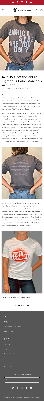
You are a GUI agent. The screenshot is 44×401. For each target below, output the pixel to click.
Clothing (7, 344)
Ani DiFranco (8, 367)
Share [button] (6, 94)
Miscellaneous (9, 354)
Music (6, 349)
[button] (2, 10)
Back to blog (23, 306)
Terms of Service (10, 331)
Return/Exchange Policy (12, 327)
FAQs (6, 322)
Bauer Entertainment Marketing (32, 397)
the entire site (11, 106)
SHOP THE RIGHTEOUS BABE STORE (17, 297)
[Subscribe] (37, 380)
